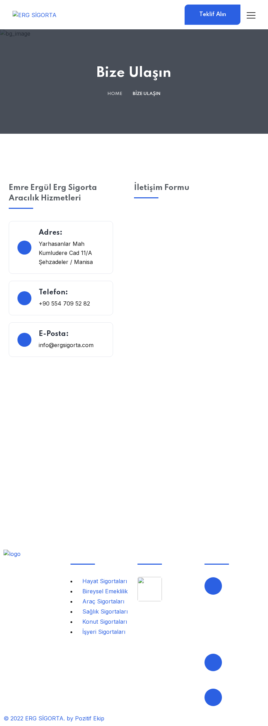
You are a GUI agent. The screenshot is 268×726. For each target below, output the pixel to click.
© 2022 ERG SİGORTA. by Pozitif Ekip (53, 718)
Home (114, 93)
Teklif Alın (212, 14)
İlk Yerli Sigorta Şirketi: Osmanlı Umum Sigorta (178, 619)
